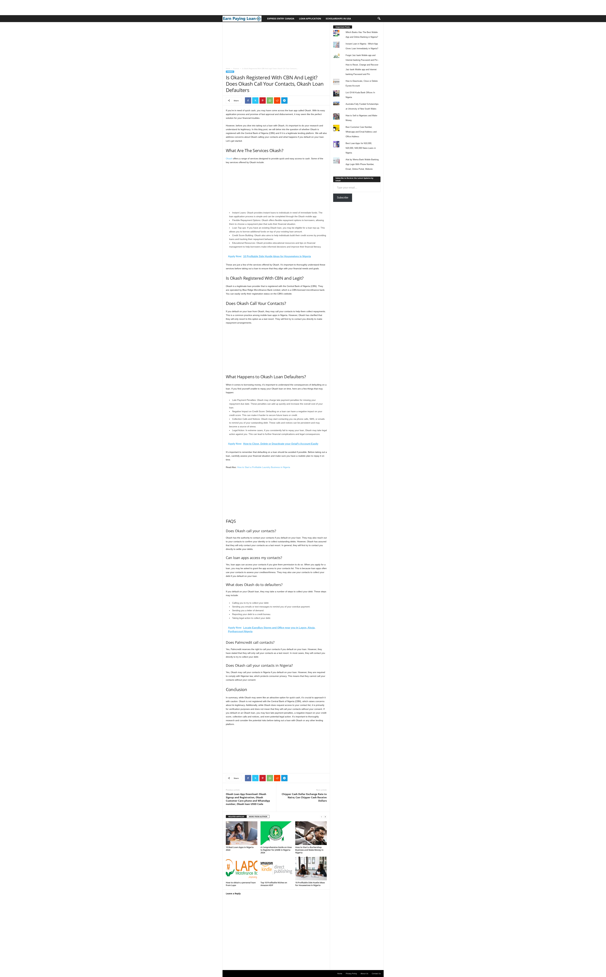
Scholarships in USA (338, 18)
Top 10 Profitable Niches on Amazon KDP (274, 884)
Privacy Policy (351, 973)
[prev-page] (321, 816)
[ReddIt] (277, 100)
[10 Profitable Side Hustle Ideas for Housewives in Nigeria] (311, 868)
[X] (255, 100)
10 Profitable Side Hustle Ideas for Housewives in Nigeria (310, 884)
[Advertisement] (57, 7)
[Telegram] (284, 100)
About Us (364, 973)
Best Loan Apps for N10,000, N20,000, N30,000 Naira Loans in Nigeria (361, 148)
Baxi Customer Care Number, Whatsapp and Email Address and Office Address (361, 132)
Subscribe (342, 197)
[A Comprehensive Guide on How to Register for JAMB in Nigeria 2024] (276, 833)
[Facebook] (248, 100)
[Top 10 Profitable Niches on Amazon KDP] (276, 868)
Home (228, 68)
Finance (236, 68)
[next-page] (325, 816)
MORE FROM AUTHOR (258, 816)
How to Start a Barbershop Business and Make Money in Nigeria (309, 850)
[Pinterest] (262, 100)
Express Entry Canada (280, 18)
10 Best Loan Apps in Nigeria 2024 (240, 848)
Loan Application (310, 18)
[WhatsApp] (270, 100)
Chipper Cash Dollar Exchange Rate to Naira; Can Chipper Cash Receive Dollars (304, 797)
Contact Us (376, 973)
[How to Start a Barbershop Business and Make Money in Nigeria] (311, 833)
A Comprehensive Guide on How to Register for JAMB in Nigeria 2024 (276, 850)
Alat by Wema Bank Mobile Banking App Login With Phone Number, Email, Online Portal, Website (362, 164)
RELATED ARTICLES (236, 816)
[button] (378, 18)
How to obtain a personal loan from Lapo (241, 884)
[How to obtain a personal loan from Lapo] (241, 868)
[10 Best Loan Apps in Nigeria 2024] (241, 833)
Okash (229, 158)
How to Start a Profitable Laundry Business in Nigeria (263, 467)
